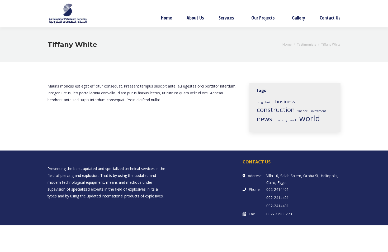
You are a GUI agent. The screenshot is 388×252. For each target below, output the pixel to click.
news (264, 118)
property (281, 120)
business (285, 101)
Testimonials (306, 44)
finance (302, 111)
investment (318, 111)
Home (287, 44)
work (293, 120)
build (268, 102)
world (309, 118)
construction (276, 109)
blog (260, 102)
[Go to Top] (379, 243)
